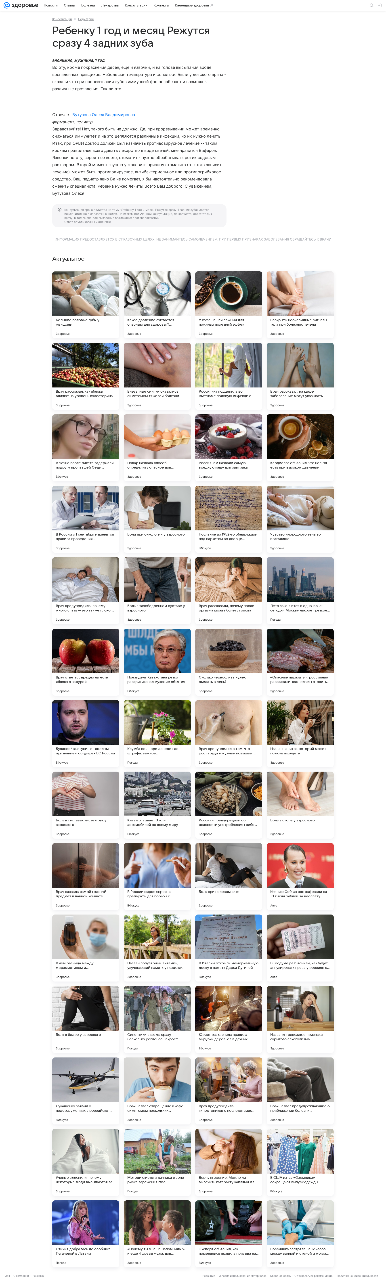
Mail (7, 1275)
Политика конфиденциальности (357, 1275)
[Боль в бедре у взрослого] (85, 1019)
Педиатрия (86, 19)
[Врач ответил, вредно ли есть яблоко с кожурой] (85, 662)
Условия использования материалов (242, 1275)
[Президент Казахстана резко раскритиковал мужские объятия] (157, 662)
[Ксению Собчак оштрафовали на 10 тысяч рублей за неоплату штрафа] (300, 876)
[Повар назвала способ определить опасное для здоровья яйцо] (157, 447)
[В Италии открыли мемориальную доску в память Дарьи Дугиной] (228, 948)
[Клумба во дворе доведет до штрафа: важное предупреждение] (157, 733)
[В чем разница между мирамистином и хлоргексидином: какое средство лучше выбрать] (85, 948)
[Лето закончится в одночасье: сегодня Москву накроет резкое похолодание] (300, 590)
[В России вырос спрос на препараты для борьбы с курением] (157, 876)
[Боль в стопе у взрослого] (300, 805)
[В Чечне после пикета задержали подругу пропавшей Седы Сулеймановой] (85, 447)
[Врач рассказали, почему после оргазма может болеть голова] (228, 590)
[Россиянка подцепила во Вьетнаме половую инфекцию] (228, 376)
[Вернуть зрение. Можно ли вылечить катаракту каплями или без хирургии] (228, 1162)
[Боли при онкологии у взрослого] (157, 519)
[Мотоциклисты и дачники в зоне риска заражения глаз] (157, 1162)
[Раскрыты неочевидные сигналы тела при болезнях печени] (300, 304)
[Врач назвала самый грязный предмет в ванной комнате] (85, 876)
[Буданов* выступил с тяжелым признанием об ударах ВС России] (85, 733)
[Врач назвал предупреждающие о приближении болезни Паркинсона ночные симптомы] (300, 1090)
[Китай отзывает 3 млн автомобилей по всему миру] (157, 805)
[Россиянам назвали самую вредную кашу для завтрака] (228, 447)
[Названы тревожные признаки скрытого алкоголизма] (300, 1019)
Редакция (208, 1275)
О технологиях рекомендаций (313, 1275)
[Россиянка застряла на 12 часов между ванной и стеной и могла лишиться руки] (300, 1233)
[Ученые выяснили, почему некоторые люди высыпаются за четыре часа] (85, 1162)
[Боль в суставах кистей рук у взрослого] (85, 805)
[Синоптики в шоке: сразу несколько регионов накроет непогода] (157, 1019)
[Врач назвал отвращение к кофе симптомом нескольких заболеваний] (157, 1090)
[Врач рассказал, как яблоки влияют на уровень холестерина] (85, 376)
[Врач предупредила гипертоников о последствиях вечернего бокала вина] (228, 1090)
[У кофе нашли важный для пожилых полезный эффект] (228, 304)
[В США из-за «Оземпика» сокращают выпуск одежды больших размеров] (300, 1162)
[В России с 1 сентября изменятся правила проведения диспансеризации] (85, 519)
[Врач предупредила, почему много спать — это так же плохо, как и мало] (85, 590)
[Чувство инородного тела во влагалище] (300, 519)
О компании (21, 1275)
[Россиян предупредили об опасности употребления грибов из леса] (228, 805)
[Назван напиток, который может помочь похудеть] (300, 733)
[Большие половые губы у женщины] (85, 304)
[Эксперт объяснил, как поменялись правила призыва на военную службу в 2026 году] (228, 1233)
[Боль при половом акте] (228, 876)
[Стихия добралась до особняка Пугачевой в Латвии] (85, 1233)
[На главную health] (24, 5)
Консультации (62, 19)
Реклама (38, 1275)
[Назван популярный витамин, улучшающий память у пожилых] (157, 948)
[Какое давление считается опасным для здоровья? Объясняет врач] (157, 304)
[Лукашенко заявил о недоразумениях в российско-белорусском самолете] (85, 1090)
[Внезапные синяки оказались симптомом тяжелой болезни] (157, 376)
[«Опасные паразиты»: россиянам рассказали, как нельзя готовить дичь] (300, 662)
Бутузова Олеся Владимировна (103, 114)
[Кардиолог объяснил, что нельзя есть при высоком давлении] (300, 447)
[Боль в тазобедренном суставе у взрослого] (157, 590)
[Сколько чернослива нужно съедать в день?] (228, 662)
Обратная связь (280, 1275)
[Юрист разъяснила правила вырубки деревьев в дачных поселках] (228, 1019)
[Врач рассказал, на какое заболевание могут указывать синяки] (300, 376)
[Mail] (7, 5)
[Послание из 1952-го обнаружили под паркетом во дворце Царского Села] (228, 519)
